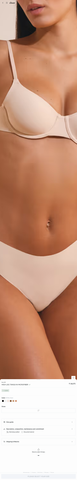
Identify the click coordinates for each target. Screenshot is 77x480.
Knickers (40, 472)
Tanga (52, 472)
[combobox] (38, 410)
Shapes (46, 472)
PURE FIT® (4, 382)
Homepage (26, 472)
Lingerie (33, 472)
